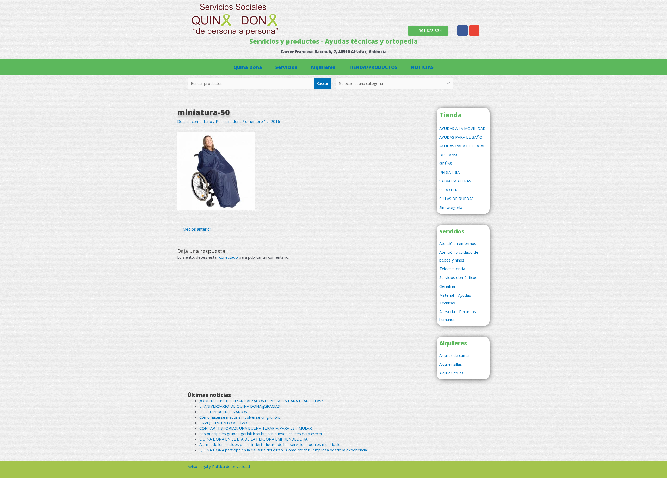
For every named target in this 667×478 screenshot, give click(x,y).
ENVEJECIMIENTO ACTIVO (223, 422)
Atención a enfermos (457, 243)
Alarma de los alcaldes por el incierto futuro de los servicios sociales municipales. (271, 444)
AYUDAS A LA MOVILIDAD (462, 128)
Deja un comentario (194, 121)
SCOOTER (448, 189)
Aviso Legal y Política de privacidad (219, 466)
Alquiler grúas (451, 372)
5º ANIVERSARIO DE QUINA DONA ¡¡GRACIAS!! (240, 406)
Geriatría (447, 286)
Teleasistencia (452, 268)
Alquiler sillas (450, 364)
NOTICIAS (422, 67)
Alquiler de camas (455, 355)
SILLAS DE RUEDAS (456, 198)
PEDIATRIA (449, 172)
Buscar (322, 83)
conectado (228, 257)
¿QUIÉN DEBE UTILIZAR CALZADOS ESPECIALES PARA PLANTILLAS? (261, 400)
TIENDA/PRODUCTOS (373, 67)
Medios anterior (194, 229)
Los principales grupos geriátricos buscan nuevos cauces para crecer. (261, 433)
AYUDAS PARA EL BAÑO (461, 137)
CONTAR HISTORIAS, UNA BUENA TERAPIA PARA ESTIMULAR (255, 428)
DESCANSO (449, 154)
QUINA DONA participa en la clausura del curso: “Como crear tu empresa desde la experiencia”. (284, 449)
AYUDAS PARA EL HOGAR (462, 145)
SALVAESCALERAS (455, 180)
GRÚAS (445, 163)
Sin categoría (450, 207)
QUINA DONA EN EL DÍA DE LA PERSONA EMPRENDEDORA (253, 439)
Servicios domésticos (458, 277)
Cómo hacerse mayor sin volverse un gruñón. (239, 417)
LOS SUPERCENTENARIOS (223, 411)
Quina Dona (247, 67)
